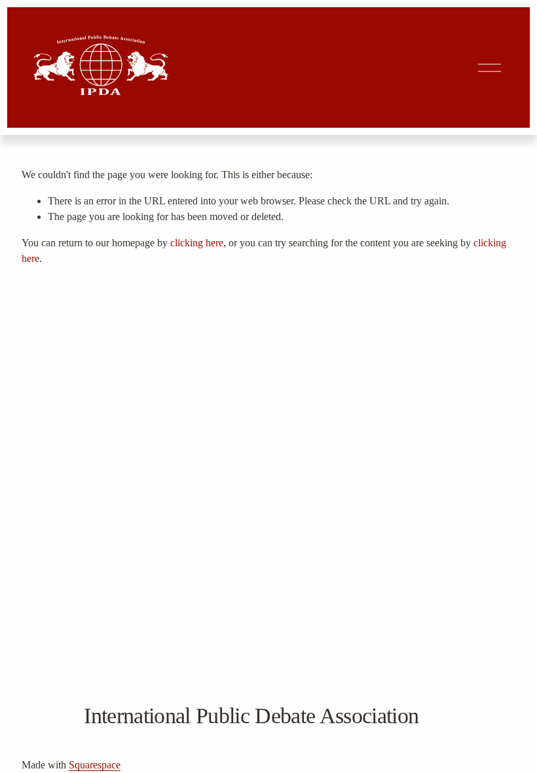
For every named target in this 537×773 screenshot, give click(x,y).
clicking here (196, 242)
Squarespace (94, 764)
